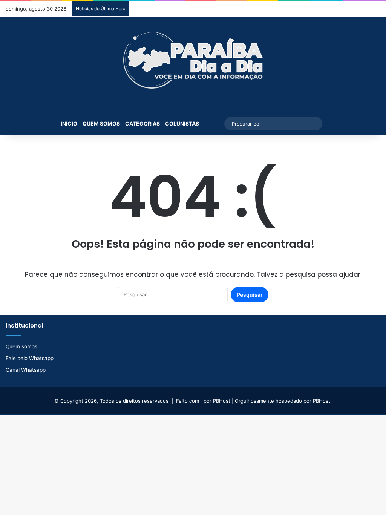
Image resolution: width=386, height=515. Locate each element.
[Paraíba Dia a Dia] (193, 60)
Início (69, 123)
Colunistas (182, 123)
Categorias (142, 123)
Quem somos (101, 123)
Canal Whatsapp (26, 370)
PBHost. (322, 401)
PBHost (221, 401)
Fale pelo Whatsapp (30, 358)
